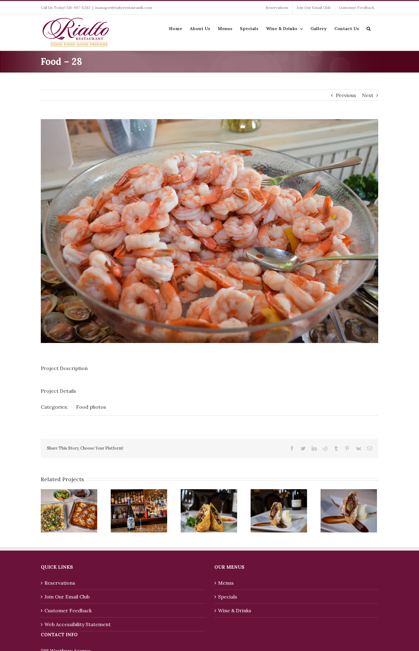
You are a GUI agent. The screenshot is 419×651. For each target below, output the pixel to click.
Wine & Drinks (234, 610)
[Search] (369, 28)
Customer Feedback (68, 610)
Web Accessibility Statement (77, 624)
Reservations (59, 583)
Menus (226, 583)
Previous (346, 95)
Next (367, 95)
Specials (227, 597)
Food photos (91, 407)
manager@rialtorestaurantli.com (123, 7)
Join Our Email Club (67, 597)
